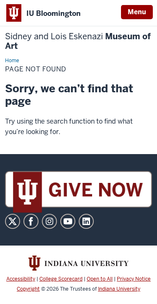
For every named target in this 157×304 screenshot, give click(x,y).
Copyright (28, 289)
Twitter (12, 221)
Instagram (49, 221)
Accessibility (20, 279)
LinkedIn (86, 221)
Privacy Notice (134, 279)
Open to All (100, 279)
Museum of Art (78, 41)
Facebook (31, 221)
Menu (137, 12)
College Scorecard (60, 279)
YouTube (67, 221)
